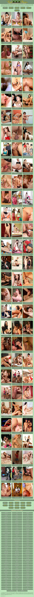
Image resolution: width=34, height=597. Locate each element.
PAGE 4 (23, 7)
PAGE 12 (17, 507)
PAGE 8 (17, 505)
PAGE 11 (11, 507)
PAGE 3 (17, 7)
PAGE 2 (11, 7)
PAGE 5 (28, 7)
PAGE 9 (23, 505)
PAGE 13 (22, 507)
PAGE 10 (28, 505)
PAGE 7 (11, 505)
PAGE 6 (17, 10)
